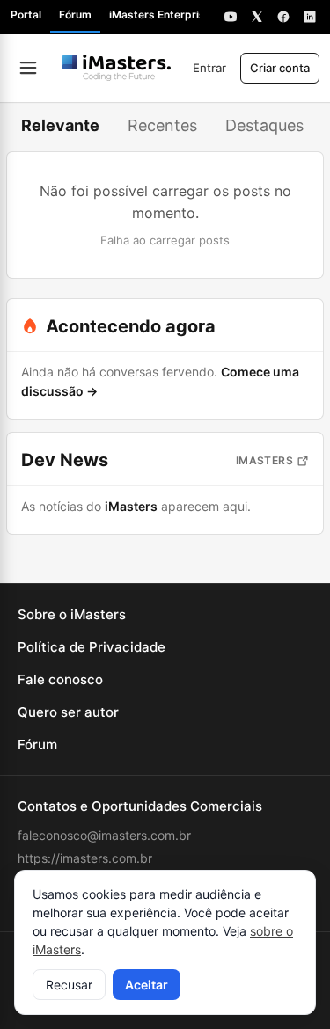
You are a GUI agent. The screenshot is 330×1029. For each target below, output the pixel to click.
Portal (26, 14)
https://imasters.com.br (85, 857)
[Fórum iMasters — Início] (117, 67)
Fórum (75, 14)
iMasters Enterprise (160, 14)
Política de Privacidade (91, 647)
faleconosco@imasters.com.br (104, 835)
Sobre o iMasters (72, 614)
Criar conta (280, 68)
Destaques (264, 125)
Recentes (162, 125)
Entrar (209, 68)
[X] (257, 16)
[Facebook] (283, 16)
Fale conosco (60, 679)
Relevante (60, 125)
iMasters (264, 460)
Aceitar (146, 984)
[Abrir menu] (28, 67)
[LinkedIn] (309, 16)
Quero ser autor (68, 712)
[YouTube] (230, 16)
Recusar (69, 984)
